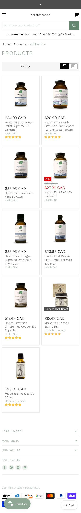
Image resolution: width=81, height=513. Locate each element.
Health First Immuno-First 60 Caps (19, 195)
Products (20, 44)
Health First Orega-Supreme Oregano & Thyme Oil (18, 259)
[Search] (74, 25)
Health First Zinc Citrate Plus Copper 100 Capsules (20, 326)
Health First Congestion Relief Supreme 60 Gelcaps (20, 126)
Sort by (25, 66)
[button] (13, 137)
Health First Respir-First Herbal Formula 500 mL (58, 259)
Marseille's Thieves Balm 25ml (56, 324)
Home (6, 44)
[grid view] (64, 66)
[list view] (73, 66)
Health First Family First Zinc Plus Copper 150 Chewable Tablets (59, 126)
